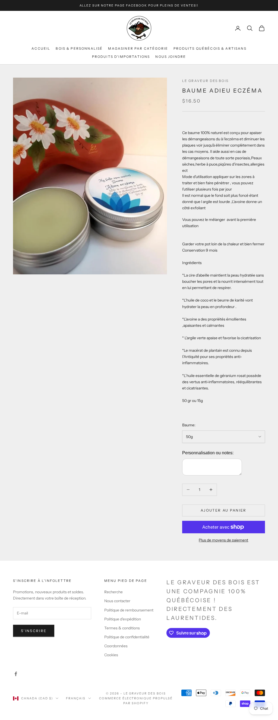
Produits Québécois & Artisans (210, 48)
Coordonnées (116, 645)
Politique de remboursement (128, 610)
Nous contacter (117, 600)
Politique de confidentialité (126, 637)
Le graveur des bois (205, 81)
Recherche (113, 591)
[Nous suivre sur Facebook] (15, 674)
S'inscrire (33, 631)
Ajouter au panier (224, 510)
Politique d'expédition (122, 619)
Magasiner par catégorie (138, 48)
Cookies (111, 654)
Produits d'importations (121, 57)
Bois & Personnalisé (79, 48)
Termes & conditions (122, 628)
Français (76, 698)
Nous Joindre (170, 57)
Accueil (40, 48)
